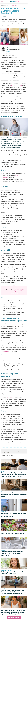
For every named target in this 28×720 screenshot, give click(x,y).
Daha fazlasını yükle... (14, 617)
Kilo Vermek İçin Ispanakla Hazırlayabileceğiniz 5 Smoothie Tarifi (15, 291)
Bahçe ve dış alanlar (6, 531)
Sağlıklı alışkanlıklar (5, 5)
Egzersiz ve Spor (5, 588)
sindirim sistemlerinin (16, 85)
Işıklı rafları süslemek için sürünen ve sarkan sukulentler (12, 534)
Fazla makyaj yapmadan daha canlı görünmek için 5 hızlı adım (12, 572)
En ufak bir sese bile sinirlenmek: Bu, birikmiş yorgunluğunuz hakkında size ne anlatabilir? (14, 494)
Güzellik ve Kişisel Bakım (7, 570)
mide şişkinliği (9, 397)
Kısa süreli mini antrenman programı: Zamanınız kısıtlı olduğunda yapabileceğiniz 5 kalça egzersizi (12, 591)
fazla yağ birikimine (6, 351)
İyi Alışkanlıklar (14, 5)
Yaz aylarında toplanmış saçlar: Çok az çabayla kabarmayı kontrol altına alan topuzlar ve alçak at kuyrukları (13, 612)
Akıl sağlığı (3, 471)
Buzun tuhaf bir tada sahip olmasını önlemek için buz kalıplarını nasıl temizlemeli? (12, 553)
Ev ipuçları (3, 511)
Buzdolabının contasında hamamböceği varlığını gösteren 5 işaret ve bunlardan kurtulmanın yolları (13, 514)
